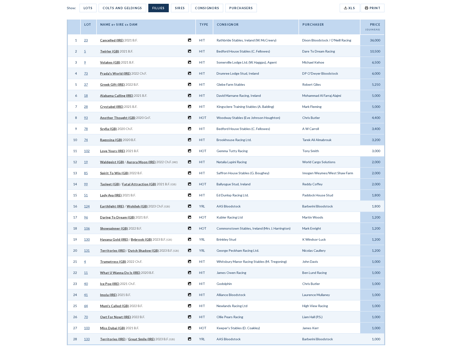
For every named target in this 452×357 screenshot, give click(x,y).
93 (86, 118)
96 (86, 217)
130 (87, 239)
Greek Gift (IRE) (112, 84)
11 (86, 273)
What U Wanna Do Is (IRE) (120, 273)
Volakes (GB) (110, 62)
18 (86, 95)
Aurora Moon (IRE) (141, 162)
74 (86, 140)
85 (86, 173)
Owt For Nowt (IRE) (115, 317)
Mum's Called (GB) (114, 306)
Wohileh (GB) (137, 206)
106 (87, 228)
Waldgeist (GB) (112, 162)
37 (86, 84)
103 (87, 328)
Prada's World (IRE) (115, 73)
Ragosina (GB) (111, 140)
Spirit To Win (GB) (114, 173)
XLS (351, 8)
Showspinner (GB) (114, 228)
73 (86, 73)
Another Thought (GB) (117, 118)
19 (86, 162)
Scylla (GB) (108, 129)
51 (86, 195)
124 (87, 206)
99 (86, 184)
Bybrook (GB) (141, 239)
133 (87, 339)
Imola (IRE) (108, 295)
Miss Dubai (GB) (112, 328)
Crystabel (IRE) (111, 107)
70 (86, 317)
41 (86, 295)
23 (86, 40)
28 (86, 107)
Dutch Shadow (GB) (143, 250)
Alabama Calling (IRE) (116, 95)
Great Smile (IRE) (141, 339)
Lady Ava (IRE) (111, 195)
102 (87, 151)
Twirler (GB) (109, 51)
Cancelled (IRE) (112, 40)
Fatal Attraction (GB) (139, 184)
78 (86, 129)
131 (87, 250)
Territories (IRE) (112, 250)
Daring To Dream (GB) (117, 217)
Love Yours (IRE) (112, 151)
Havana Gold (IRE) (114, 239)
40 (86, 284)
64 (86, 306)
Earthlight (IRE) (112, 206)
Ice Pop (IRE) (109, 284)
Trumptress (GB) (113, 262)
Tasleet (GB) (110, 184)
